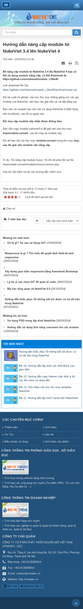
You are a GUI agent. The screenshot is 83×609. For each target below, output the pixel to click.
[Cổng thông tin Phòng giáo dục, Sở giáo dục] (16, 467)
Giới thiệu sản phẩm (57, 441)
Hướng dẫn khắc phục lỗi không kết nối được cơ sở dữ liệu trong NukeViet (47, 353)
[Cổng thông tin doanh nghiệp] (16, 510)
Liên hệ (49, 434)
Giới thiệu (50, 427)
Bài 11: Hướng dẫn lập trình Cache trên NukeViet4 (48, 398)
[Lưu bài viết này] (77, 63)
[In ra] (70, 63)
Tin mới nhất (13, 344)
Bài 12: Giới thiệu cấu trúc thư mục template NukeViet (45, 389)
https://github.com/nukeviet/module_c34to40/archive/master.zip (40, 89)
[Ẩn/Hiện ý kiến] (37, 221)
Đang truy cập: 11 (33, 586)
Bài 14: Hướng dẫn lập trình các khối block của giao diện (46, 367)
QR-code (12, 586)
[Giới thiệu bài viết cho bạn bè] (63, 63)
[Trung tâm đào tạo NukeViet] (41, 16)
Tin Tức (9, 434)
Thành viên (10, 427)
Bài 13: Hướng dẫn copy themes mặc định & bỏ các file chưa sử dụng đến (47, 378)
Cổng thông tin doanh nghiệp (28, 498)
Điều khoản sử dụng (16, 441)
